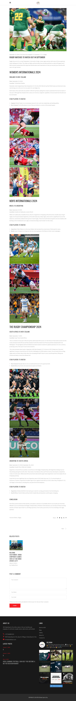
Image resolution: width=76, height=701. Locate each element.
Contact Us (42, 637)
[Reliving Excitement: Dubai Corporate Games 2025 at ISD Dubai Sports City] (16, 545)
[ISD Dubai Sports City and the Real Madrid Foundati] (56, 678)
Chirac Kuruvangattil (27, 54)
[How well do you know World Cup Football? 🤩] (67, 666)
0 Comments (36, 54)
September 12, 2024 (14, 54)
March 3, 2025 (13, 563)
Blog (40, 630)
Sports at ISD (42, 627)
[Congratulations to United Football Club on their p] (67, 678)
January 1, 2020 (6, 647)
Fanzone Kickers (14, 517)
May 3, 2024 (6, 659)
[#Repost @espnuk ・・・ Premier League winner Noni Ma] (56, 655)
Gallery (41, 632)
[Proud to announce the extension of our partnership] (67, 655)
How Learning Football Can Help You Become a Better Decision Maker (19, 662)
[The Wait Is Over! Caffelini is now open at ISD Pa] (56, 666)
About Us (41, 635)
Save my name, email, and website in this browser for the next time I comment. (30, 602)
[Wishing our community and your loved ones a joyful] (44, 678)
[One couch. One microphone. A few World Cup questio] (44, 666)
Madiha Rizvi (14, 565)
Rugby (45, 54)
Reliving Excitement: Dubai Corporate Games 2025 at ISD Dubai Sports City (16, 557)
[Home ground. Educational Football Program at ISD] (44, 655)
